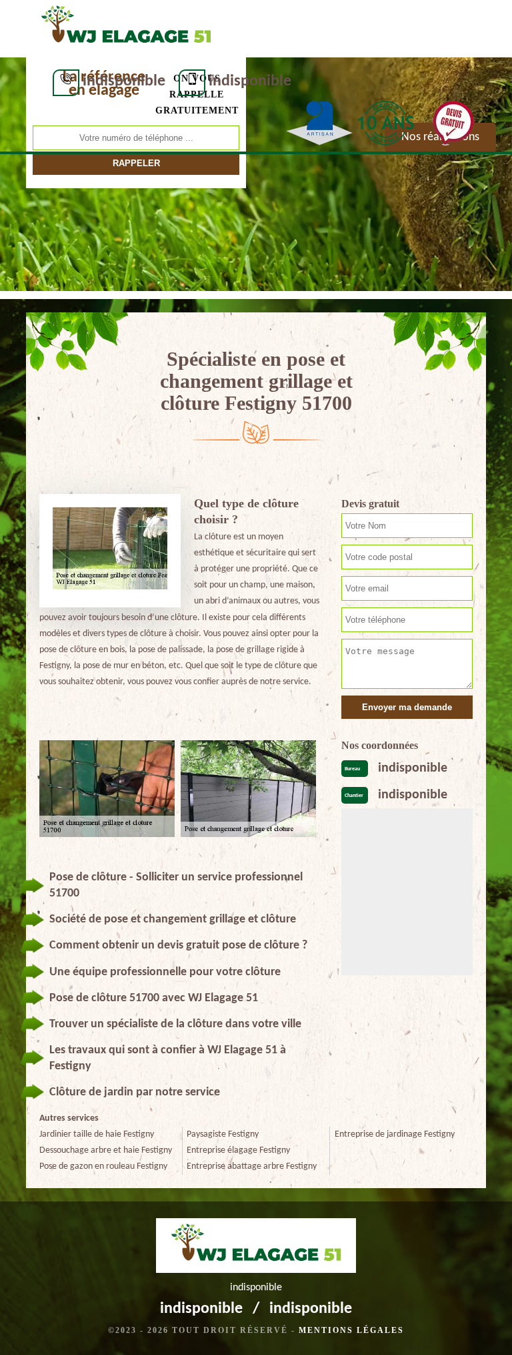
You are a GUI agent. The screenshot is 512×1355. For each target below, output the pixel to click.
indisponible (124, 81)
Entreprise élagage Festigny (238, 1150)
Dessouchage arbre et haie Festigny (105, 1150)
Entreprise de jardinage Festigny (395, 1134)
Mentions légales (351, 1330)
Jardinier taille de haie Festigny (96, 1134)
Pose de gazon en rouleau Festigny (103, 1166)
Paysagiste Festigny (223, 1134)
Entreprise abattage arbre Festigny (252, 1166)
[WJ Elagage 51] (126, 27)
